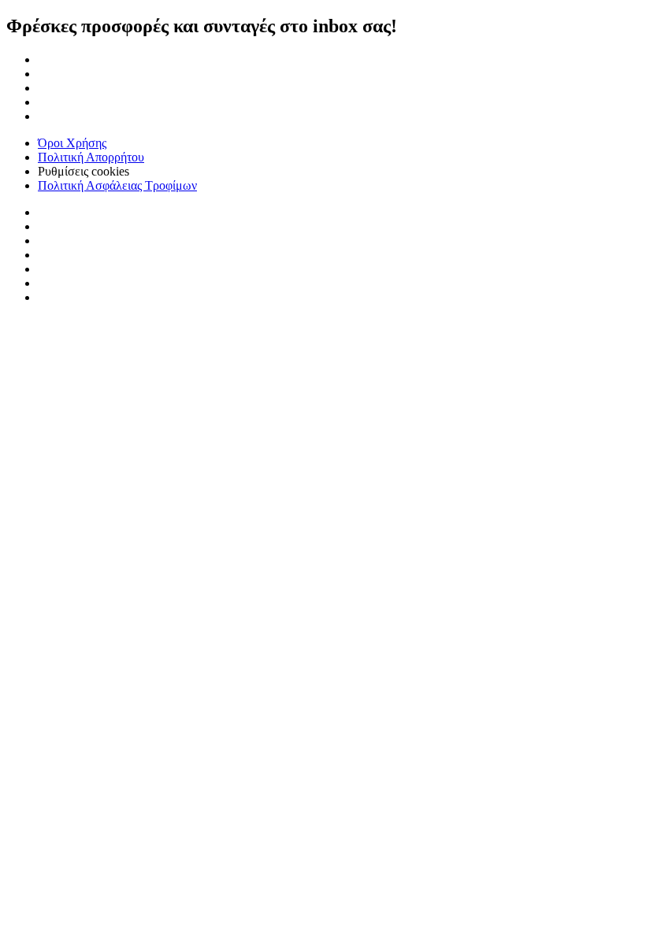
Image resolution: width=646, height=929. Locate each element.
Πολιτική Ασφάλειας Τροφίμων (117, 185)
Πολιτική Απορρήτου (91, 157)
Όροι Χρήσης (72, 143)
